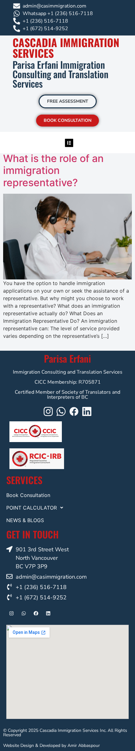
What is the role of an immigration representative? (53, 170)
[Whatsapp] (61, 411)
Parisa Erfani (67, 358)
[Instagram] (48, 411)
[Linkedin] (86, 411)
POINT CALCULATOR (31, 508)
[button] (69, 142)
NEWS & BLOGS (25, 520)
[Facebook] (73, 411)
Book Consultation (28, 495)
